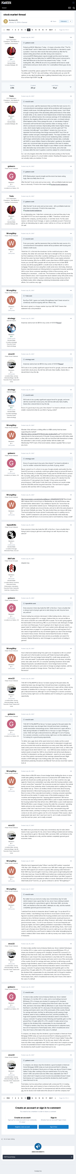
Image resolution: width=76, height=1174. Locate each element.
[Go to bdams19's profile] (5, 21)
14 (35, 30)
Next (51, 30)
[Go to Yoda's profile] (11, 51)
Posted (27, 37)
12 (28, 30)
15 (39, 30)
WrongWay (11, 233)
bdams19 (14, 20)
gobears (11, 166)
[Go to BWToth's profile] (11, 568)
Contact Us (38, 1171)
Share (54, 21)
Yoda (11, 37)
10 (21, 30)
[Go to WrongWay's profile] (11, 243)
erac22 (11, 354)
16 (42, 30)
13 (32, 30)
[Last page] (55, 30)
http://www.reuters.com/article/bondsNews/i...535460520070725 (42, 499)
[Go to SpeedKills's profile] (11, 534)
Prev (8, 30)
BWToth (11, 559)
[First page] (4, 30)
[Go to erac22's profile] (11, 363)
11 (25, 30)
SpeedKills (11, 525)
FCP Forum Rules (9, 1157)
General (24, 22)
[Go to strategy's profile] (11, 328)
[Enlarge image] (41, 77)
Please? (59, 323)
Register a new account (22, 1127)
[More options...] (71, 37)
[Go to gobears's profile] (11, 176)
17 (46, 30)
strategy (11, 318)
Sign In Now (53, 1127)
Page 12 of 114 (63, 30)
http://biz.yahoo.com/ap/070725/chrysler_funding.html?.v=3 (40, 434)
